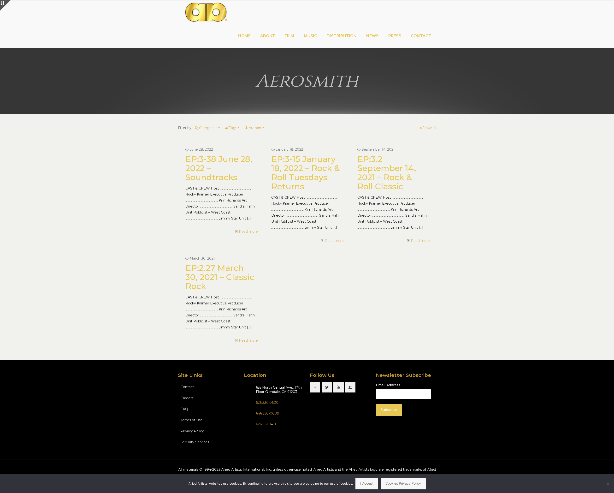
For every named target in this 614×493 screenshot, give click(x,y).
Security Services (195, 442)
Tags (233, 128)
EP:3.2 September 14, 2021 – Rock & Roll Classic (386, 172)
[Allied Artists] (206, 12)
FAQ (184, 409)
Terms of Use (192, 420)
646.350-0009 (267, 413)
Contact (187, 387)
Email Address (388, 385)
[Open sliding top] (5, 5)
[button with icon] (315, 387)
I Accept (366, 483)
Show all (429, 128)
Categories (208, 128)
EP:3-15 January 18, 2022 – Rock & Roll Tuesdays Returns (305, 172)
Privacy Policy (192, 431)
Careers (187, 398)
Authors (255, 128)
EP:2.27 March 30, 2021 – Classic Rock (219, 277)
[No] (608, 483)
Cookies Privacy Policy (403, 483)
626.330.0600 (267, 402)
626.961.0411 (266, 424)
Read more (248, 231)
